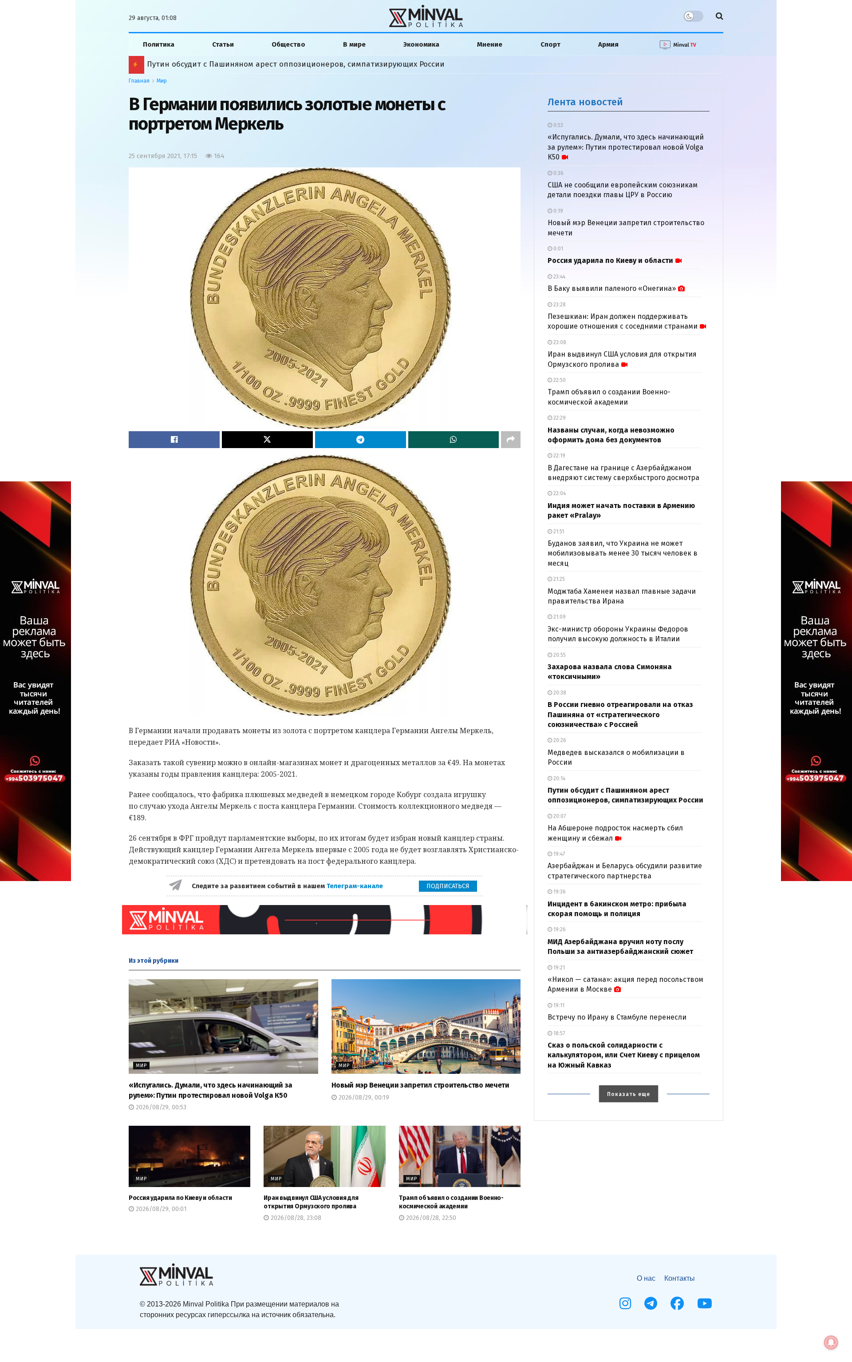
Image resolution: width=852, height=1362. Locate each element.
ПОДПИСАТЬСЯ (447, 886)
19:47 (558, 854)
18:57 (558, 1033)
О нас (646, 1278)
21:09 (559, 617)
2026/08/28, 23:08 (295, 1218)
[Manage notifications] (831, 1342)
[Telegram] (650, 1303)
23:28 (559, 305)
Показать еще (628, 1094)
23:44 (558, 277)
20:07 (559, 816)
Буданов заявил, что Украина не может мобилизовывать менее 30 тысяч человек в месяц (623, 553)
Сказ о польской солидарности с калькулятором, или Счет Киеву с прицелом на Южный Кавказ (624, 1055)
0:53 (557, 125)
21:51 (558, 531)
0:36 (558, 173)
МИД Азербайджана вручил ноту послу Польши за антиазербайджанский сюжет (296, 64)
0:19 (557, 211)
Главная (139, 81)
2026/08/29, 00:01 (160, 1209)
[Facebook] (677, 1303)
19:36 (559, 892)
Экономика (421, 44)
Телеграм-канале (356, 886)
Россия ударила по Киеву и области (180, 1198)
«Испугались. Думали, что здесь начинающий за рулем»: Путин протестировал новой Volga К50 (626, 147)
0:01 (557, 249)
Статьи (223, 44)
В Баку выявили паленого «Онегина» (612, 288)
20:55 (559, 655)
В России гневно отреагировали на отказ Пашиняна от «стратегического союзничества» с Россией (620, 714)
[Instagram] (625, 1303)
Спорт (550, 44)
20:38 (559, 693)
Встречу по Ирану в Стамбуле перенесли (617, 1017)
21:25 (558, 579)
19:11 (558, 1005)
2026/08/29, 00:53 (160, 1107)
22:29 (559, 418)
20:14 (558, 778)
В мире (354, 44)
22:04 (559, 493)
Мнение (489, 44)
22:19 (558, 456)
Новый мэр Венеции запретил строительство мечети (420, 1085)
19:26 (559, 929)
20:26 (559, 740)
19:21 (558, 968)
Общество (288, 44)
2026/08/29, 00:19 (363, 1097)
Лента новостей (585, 102)
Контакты (679, 1278)
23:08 (559, 342)
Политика (158, 44)
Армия (608, 44)
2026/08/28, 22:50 (430, 1218)
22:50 (559, 380)
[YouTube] (704, 1303)
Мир (162, 81)
